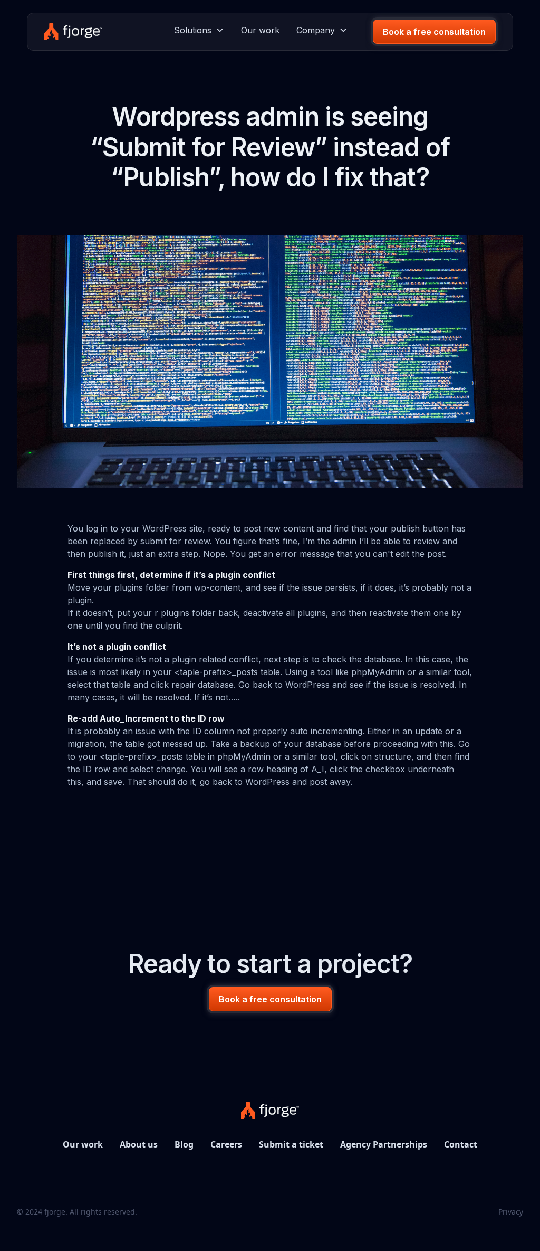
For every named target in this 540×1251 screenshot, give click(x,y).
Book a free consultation (434, 31)
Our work (260, 30)
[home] (73, 31)
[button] (199, 30)
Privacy (510, 1212)
